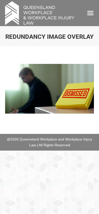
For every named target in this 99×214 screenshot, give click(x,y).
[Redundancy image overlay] (49, 89)
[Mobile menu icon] (90, 13)
